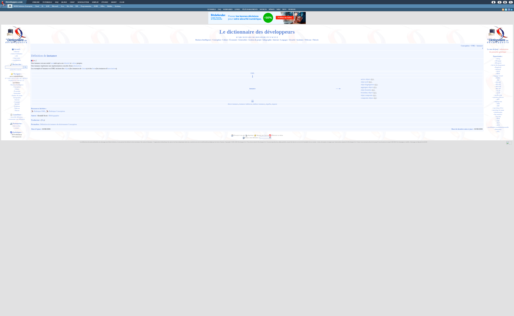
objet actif (364, 82)
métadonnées (498, 112)
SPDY (498, 73)
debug (498, 58)
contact (16, 128)
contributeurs (17, 60)
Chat (72, 2)
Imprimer (251, 135)
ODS (498, 103)
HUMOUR (291, 9)
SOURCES (263, 9)
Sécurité (17, 104)
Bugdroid (498, 67)
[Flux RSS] (503, 10)
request (274, 104)
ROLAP (498, 88)
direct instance (233, 104)
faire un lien (16, 126)
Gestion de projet (17, 95)
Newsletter (83, 2)
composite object (367, 98)
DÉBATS (271, 9)
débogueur (498, 63)
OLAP (498, 91)
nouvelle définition (17, 117)
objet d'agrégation (367, 85)
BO (498, 80)
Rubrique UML (39, 111)
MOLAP (498, 86)
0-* (6, 78)
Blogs (64, 2)
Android (498, 69)
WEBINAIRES (228, 9)
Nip (42, 120)
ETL (498, 131)
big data (498, 116)
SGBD (96, 6)
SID (498, 106)
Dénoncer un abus (277, 135)
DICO (284, 9)
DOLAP (498, 82)
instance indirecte (245, 104)
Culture (17, 89)
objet (67, 68)
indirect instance (259, 104)
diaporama (16, 58)
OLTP (498, 93)
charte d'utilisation (16, 53)
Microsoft (55, 6)
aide (16, 56)
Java (62, 6)
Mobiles (109, 6)
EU (372, 79)
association (111, 68)
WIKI (278, 9)
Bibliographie (54, 116)
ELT (498, 123)
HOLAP (498, 84)
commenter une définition (17, 119)
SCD (498, 125)
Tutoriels (47, 2)
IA (42, 6)
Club (121, 2)
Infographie (17, 97)
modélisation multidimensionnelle (498, 127)
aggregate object (367, 87)
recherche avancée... (16, 69)
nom (52, 63)
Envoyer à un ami (239, 135)
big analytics (498, 114)
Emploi (95, 2)
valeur (74, 63)
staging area (498, 101)
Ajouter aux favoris (263, 135)
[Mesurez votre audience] (509, 143)
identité (67, 63)
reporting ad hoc (498, 108)
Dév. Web (70, 6)
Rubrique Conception (57, 111)
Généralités (17, 93)
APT (498, 99)
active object (365, 79)
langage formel (498, 76)
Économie (17, 91)
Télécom (17, 108)
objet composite (367, 95)
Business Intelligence (17, 85)
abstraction (77, 66)
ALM (47, 6)
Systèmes (118, 6)
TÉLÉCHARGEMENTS (250, 9)
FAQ (56, 2)
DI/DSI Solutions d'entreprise (23, 6)
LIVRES (237, 9)
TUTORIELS (211, 9)
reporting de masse (498, 110)
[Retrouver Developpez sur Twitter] (506, 10)
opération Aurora (498, 97)
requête (268, 104)
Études (104, 2)
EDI (76, 6)
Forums (36, 2)
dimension (498, 129)
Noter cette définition (251, 137)
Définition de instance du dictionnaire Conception (58, 124)
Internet (17, 100)
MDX (498, 118)
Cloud (37, 6)
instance (480, 46)
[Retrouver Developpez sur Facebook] (509, 10)
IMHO (498, 78)
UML (473, 46)
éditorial (16, 51)
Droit (114, 2)
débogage (498, 61)
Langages (17, 102)
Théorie (17, 110)
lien (93, 68)
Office (103, 6)
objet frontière (366, 90)
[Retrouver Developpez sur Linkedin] (512, 10)
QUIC (498, 71)
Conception (17, 87)
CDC (498, 121)
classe (84, 68)
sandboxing (498, 95)
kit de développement (498, 65)
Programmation (86, 6)
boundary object (367, 93)
